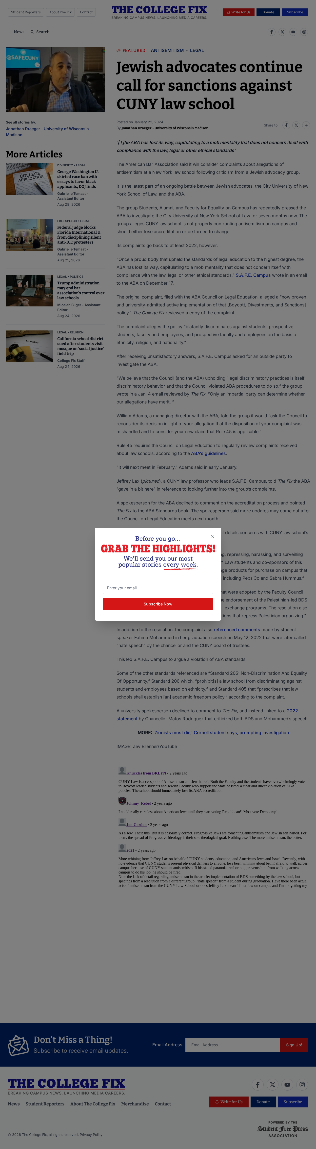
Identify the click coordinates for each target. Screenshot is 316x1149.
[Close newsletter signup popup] (212, 536)
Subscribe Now (158, 603)
